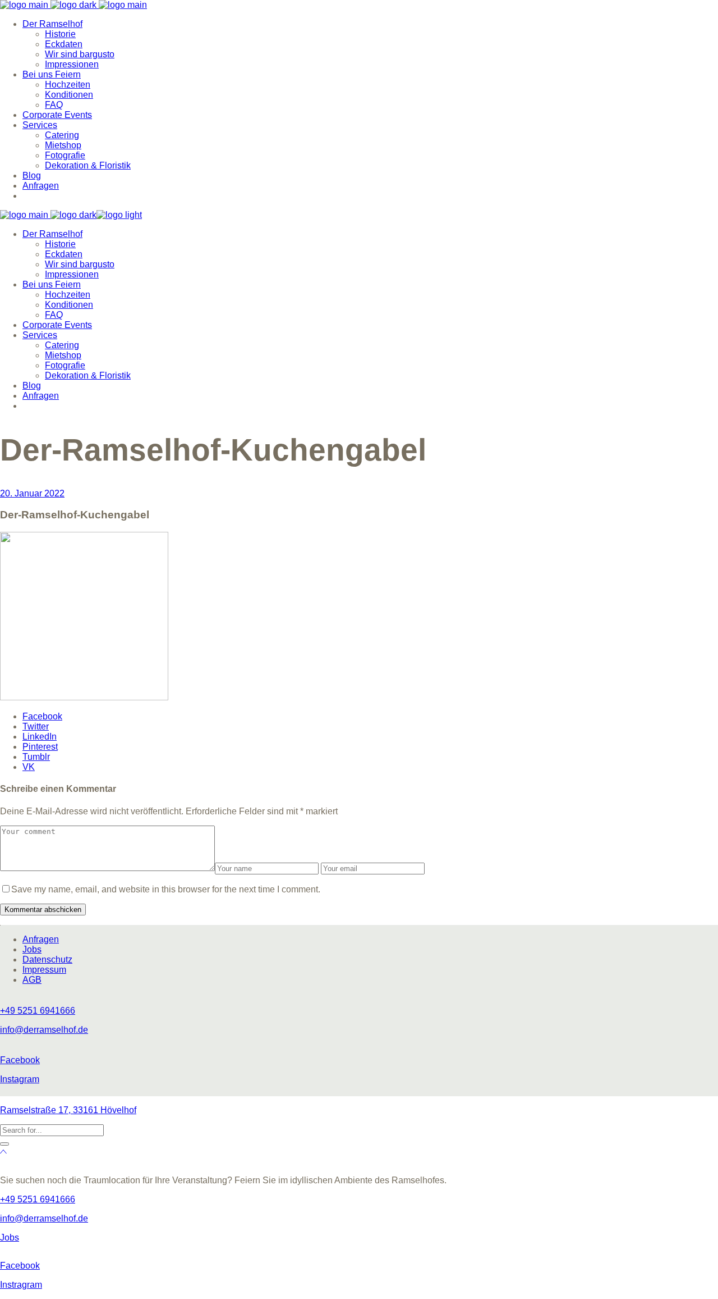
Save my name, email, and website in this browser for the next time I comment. (165, 889)
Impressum (44, 969)
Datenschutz (47, 959)
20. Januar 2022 (32, 493)
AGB (32, 979)
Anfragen (40, 939)
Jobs (32, 949)
